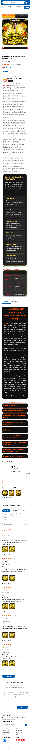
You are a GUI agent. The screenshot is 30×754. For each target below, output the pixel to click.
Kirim (22, 707)
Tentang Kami (5, 734)
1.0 (5, 519)
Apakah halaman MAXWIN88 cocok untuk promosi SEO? (13, 436)
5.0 (23, 510)
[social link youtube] (19, 740)
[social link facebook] (22, 740)
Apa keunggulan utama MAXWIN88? (14, 410)
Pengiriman (18, 734)
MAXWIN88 (6, 85)
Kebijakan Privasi (6, 730)
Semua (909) (6, 510)
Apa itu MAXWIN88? (10, 405)
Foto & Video (15, 510)
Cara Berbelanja (19, 730)
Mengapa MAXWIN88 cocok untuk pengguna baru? (13, 423)
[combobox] (14, 524)
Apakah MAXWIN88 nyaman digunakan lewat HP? (14, 416)
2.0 (18, 515)
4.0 (5, 515)
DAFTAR (21, 15)
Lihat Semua (9, 676)
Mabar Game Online (7, 269)
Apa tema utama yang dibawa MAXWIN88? (12, 430)
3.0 (12, 515)
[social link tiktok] (24, 740)
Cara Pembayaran (19, 732)
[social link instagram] (16, 740)
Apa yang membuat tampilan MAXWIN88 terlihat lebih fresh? (14, 443)
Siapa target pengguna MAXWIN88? (14, 456)
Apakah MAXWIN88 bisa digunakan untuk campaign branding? (13, 450)
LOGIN (8, 15)
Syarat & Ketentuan (6, 732)
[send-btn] (26, 725)
